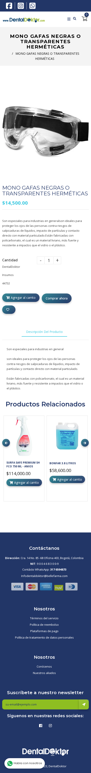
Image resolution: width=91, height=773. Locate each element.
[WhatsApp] (32, 5)
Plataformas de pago (44, 631)
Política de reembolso (44, 625)
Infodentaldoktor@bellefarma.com (44, 576)
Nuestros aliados (44, 673)
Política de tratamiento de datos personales (44, 637)
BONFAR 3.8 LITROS (62, 463)
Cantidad (10, 260)
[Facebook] (10, 5)
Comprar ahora (57, 298)
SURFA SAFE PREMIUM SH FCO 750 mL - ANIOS (23, 464)
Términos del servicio (44, 618)
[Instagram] (22, 5)
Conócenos (44, 666)
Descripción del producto (44, 332)
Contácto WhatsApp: (44, 569)
